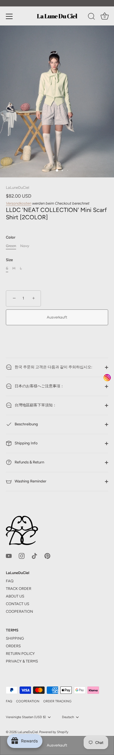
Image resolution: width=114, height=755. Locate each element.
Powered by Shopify (53, 732)
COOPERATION (19, 611)
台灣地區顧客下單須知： (35, 405)
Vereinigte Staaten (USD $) (26, 717)
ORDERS (13, 646)
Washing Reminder (30, 481)
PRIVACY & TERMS (22, 661)
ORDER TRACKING (57, 701)
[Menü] (9, 16)
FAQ (9, 581)
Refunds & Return (29, 462)
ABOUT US (15, 596)
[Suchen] (91, 17)
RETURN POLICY (20, 653)
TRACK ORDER (18, 588)
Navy (24, 246)
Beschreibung (26, 424)
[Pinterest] (47, 555)
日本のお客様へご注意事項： (39, 386)
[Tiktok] (34, 555)
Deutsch (68, 717)
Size (9, 260)
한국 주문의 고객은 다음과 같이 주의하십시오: (53, 367)
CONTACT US (17, 604)
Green (11, 246)
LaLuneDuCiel (17, 187)
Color (10, 237)
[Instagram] (22, 555)
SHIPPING (15, 638)
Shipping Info (26, 443)
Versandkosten (18, 203)
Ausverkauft (57, 745)
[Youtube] (9, 555)
